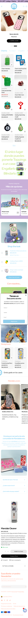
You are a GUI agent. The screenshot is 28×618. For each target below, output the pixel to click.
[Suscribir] (25, 586)
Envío (11, 533)
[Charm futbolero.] (7, 60)
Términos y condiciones (6, 606)
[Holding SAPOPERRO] (7, 105)
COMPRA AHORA (14, 41)
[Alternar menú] (1, 6)
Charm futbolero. (6, 68)
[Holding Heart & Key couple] (20, 105)
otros (14, 145)
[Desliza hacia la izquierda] (22, 344)
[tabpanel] (14, 98)
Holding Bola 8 (5, 137)
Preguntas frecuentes (6, 603)
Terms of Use (14, 591)
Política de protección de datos (8, 608)
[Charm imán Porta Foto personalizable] (20, 60)
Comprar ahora (14, 556)
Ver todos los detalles (7, 566)
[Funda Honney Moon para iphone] (7, 353)
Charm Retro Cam (19, 95)
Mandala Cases (8, 615)
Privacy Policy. (21, 591)
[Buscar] (23, 6)
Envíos (14, 603)
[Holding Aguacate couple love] (20, 127)
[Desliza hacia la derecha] (26, 344)
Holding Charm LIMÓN (16, 261)
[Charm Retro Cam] (20, 83)
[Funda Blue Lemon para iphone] (20, 353)
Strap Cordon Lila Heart (16, 270)
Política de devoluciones (19, 606)
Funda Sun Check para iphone (18, 251)
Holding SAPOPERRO (7, 115)
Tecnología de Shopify (18, 615)
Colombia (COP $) (7, 596)
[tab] (4, 51)
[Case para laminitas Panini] (7, 81)
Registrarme (14, 321)
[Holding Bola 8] (7, 127)
